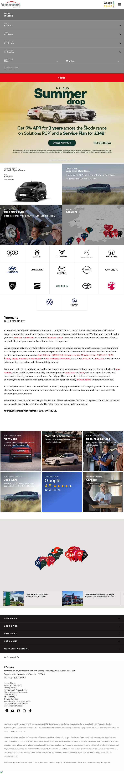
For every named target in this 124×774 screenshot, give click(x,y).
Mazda (84, 355)
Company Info (12, 657)
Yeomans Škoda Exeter (37, 594)
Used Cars (11, 626)
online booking (84, 379)
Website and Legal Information (17, 701)
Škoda (7, 358)
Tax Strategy (9, 697)
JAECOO (99, 358)
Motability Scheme (16, 649)
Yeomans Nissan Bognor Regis (99, 594)
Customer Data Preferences (16, 703)
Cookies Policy (10, 694)
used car (51, 337)
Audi (39, 355)
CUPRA (55, 355)
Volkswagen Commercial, (58, 358)
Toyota (14, 358)
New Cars (10, 618)
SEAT (110, 355)
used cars (70, 372)
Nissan (92, 355)
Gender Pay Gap (11, 699)
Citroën (47, 355)
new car (18, 337)
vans (82, 372)
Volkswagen (34, 358)
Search (62, 77)
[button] (51, 160)
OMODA (85, 358)
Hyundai (76, 355)
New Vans (10, 633)
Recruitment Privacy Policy (15, 690)
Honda (67, 355)
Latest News (9, 683)
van (61, 337)
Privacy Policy (10, 688)
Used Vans (11, 641)
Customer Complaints (14, 706)
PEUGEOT (102, 355)
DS (61, 355)
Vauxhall (23, 358)
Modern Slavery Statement (16, 692)
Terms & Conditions (12, 685)
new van (29, 337)
